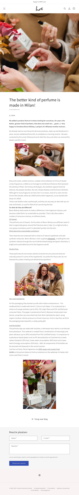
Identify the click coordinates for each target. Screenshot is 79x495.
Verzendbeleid (35, 490)
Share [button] (13, 115)
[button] (4, 8)
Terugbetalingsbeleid (40, 488)
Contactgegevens (45, 490)
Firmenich (51, 239)
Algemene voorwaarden (63, 488)
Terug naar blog (41, 419)
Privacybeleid (51, 488)
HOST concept (17, 488)
